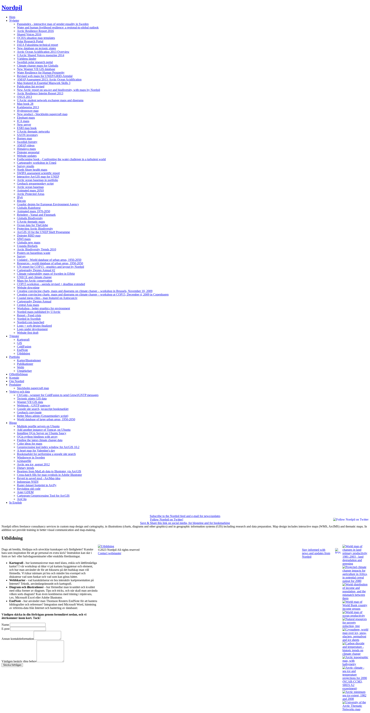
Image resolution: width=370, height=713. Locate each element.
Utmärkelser (24, 370)
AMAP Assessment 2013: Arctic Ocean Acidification (49, 79)
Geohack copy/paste (29, 412)
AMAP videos (25, 145)
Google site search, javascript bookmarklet (42, 409)
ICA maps (23, 121)
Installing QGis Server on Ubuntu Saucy (41, 433)
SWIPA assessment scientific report (38, 173)
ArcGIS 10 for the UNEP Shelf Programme (43, 232)
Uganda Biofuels (27, 246)
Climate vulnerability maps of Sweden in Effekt (46, 273)
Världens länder (26, 58)
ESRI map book (27, 128)
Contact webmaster (109, 553)
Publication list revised (30, 86)
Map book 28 (25, 103)
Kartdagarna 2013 (28, 107)
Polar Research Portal (30, 41)
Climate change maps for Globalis (37, 65)
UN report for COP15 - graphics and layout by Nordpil (50, 266)
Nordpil (12, 7)
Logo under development (32, 329)
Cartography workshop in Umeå (36, 162)
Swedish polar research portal (35, 62)
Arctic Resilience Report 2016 (35, 31)
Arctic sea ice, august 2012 (33, 464)
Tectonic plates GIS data (32, 398)
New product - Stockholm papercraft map (42, 114)
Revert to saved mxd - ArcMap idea (38, 478)
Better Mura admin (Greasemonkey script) (42, 415)
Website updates (27, 155)
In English (15, 502)
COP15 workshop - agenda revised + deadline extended (51, 284)
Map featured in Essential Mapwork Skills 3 (43, 83)
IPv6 (20, 197)
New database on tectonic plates (36, 48)
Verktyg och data (19, 391)
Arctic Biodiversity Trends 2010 (36, 249)
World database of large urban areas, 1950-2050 (46, 419)
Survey (21, 256)
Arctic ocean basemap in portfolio (37, 180)
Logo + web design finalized (34, 325)
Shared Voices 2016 (29, 34)
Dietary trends (25, 467)
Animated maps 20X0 (30, 190)
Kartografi (23, 339)
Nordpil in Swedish (29, 318)
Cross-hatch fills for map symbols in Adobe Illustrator (49, 474)
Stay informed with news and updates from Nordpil (316, 553)
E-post (5, 628)
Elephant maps (26, 117)
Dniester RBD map (28, 235)
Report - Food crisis (29, 315)
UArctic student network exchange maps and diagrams (50, 100)
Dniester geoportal (28, 152)
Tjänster (14, 336)
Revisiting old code (28, 488)
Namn (5, 624)
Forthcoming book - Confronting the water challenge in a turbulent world (61, 159)
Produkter (15, 384)
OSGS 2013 (24, 96)
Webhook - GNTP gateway (33, 405)
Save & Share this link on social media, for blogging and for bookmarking (185, 523)
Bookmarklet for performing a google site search (46, 454)
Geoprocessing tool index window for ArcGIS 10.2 (48, 447)
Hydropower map (28, 110)
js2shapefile (24, 461)
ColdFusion (24, 346)
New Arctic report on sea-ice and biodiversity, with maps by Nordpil (58, 90)
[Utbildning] (106, 546)
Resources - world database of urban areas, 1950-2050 (50, 263)
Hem (12, 17)
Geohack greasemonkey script (35, 183)
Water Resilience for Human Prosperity (41, 72)
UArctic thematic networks (33, 131)
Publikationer (25, 363)
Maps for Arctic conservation (34, 280)
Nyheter (14, 20)
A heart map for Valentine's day (36, 450)
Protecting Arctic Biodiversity (35, 228)
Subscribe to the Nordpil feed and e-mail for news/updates (185, 516)
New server (24, 124)
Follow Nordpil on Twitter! (166, 519)
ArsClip (22, 499)
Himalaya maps (26, 148)
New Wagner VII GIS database (36, 69)
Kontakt (14, 377)
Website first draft (27, 332)
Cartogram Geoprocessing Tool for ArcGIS (43, 495)
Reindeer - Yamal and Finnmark (36, 214)
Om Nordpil (16, 381)
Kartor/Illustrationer (29, 360)
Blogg (13, 422)
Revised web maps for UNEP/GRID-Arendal (44, 76)
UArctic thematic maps (31, 221)
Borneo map (24, 138)
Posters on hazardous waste (33, 252)
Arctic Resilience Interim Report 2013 (40, 93)
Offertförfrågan (18, 374)
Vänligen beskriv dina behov (19, 661)
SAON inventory (27, 135)
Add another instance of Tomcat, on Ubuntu (44, 429)
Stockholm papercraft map (33, 388)
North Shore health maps (32, 169)
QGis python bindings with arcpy (37, 436)
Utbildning (23, 353)
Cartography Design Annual (34, 301)
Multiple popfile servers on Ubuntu (38, 426)
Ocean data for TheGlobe (32, 225)
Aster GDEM (25, 492)
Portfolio (14, 357)
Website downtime (28, 287)
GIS (19, 343)
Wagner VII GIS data (30, 402)
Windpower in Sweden (31, 457)
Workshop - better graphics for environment (43, 308)
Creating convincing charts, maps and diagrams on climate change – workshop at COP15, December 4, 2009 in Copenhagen (93, 294)
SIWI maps (24, 239)
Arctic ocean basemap (30, 187)
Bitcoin (21, 200)
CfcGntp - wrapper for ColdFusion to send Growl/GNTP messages (57, 395)
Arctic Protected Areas (30, 194)
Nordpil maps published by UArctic (39, 311)
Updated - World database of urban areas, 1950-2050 (49, 259)
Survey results (25, 166)
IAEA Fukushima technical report (37, 44)
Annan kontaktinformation (18, 638)
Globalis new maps (28, 242)
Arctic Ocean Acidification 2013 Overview (43, 51)
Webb (20, 367)
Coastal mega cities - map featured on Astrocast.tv (47, 298)
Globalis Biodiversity (30, 218)
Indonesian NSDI (27, 481)
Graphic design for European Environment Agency (48, 204)
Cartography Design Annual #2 (36, 270)
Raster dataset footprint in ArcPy (36, 485)
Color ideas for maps (29, 443)
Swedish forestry (27, 142)
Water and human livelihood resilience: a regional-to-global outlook (58, 27)
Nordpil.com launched (30, 322)
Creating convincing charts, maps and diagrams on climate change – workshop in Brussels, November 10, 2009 (84, 291)
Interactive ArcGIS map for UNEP (38, 176)
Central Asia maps (28, 305)
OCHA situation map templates (36, 37)
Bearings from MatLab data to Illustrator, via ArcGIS (49, 471)
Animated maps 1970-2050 (33, 211)
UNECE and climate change (34, 277)
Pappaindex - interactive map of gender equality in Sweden (53, 24)
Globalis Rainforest (28, 207)
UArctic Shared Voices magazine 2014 (40, 55)
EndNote (22, 350)
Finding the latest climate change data (39, 440)
